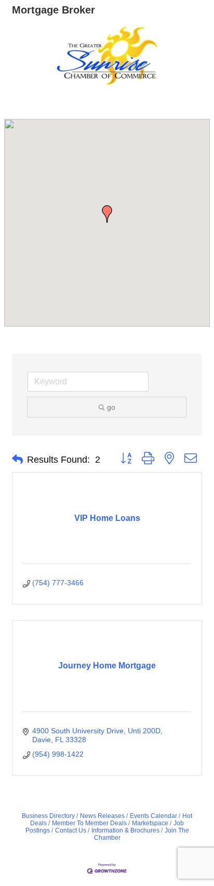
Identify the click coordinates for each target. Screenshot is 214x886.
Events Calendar (153, 816)
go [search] (111, 407)
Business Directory (48, 816)
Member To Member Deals (89, 823)
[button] (107, 214)
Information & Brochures (125, 830)
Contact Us (70, 830)
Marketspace (150, 823)
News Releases (102, 816)
